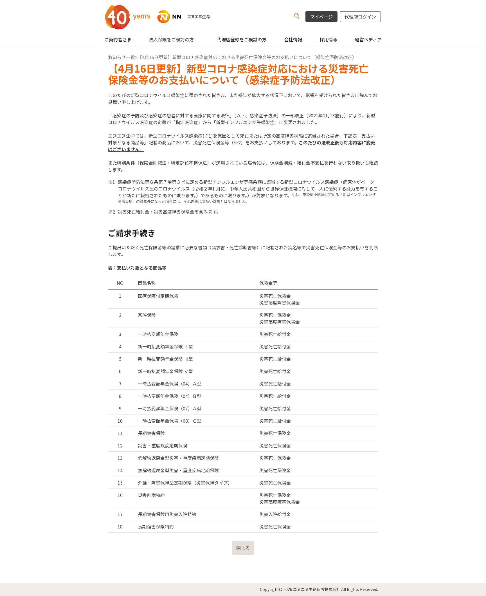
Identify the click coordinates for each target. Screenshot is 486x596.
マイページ (321, 16)
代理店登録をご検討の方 (241, 39)
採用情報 (329, 39)
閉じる (243, 548)
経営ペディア (368, 39)
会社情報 (293, 39)
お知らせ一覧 (121, 57)
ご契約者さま (117, 39)
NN (164, 17)
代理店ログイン (360, 16)
